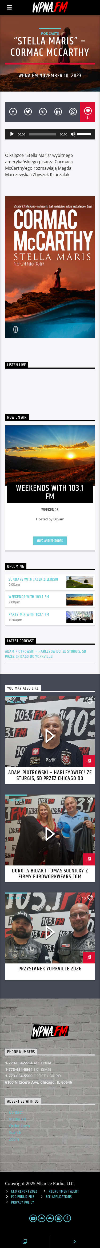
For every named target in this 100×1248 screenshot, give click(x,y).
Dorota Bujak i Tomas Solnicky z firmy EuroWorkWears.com (50, 874)
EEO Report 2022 (24, 1191)
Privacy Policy (22, 1202)
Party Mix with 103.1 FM (29, 614)
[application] (50, 134)
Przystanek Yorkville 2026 (50, 969)
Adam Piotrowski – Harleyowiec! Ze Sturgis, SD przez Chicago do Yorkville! (45, 654)
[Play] (12, 134)
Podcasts (50, 33)
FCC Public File (22, 1197)
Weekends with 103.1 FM (29, 596)
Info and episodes (50, 540)
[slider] (84, 133)
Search (15, 1132)
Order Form (19, 1125)
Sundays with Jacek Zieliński (33, 579)
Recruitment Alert (64, 1191)
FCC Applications (59, 1197)
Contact (16, 1112)
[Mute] (73, 134)
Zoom (14, 1139)
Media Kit (17, 1119)
